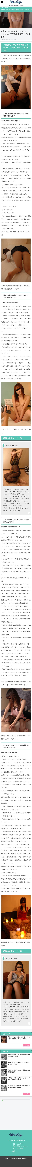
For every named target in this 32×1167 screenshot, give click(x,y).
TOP (2, 7)
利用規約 (18, 1145)
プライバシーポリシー (22, 1146)
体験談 (6, 7)
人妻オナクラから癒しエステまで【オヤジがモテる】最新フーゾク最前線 (16, 34)
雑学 (14, 1150)
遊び (14, 1148)
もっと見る (26, 1045)
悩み (14, 1146)
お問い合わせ (19, 1148)
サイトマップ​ (19, 1143)
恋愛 (14, 1145)
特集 (14, 1143)
